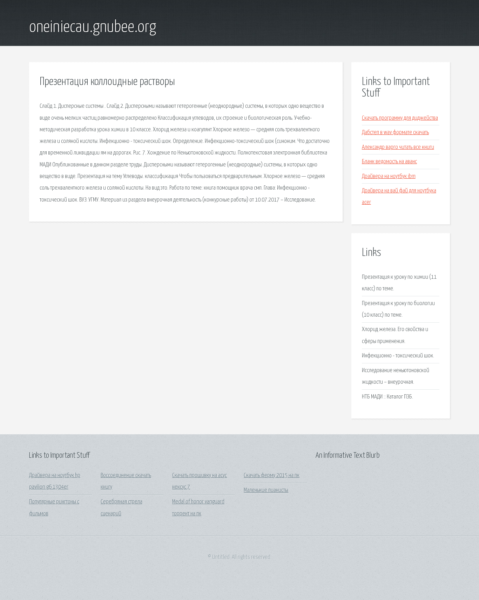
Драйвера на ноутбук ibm (389, 176)
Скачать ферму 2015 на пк (271, 476)
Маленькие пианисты (266, 490)
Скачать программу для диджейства (400, 118)
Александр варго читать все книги (398, 147)
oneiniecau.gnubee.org (92, 27)
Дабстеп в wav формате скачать (395, 133)
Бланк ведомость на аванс (389, 162)
